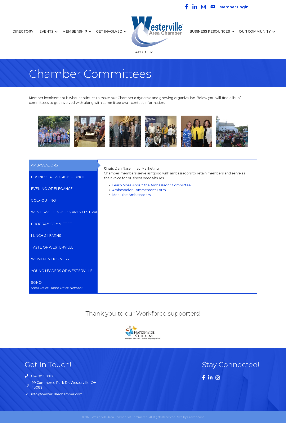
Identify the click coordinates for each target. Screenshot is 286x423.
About (141, 52)
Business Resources (209, 32)
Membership (74, 32)
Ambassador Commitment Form (139, 190)
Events (46, 32)
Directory (22, 32)
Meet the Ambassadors (131, 195)
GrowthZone (196, 417)
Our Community (255, 32)
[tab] (63, 165)
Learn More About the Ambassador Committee (151, 185)
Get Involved (109, 32)
